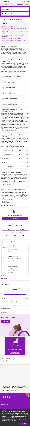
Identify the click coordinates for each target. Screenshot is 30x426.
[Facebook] (3, 397)
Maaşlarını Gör (10, 301)
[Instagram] (7, 397)
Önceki (2, 275)
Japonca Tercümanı (5, 312)
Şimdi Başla (5, 321)
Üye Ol (8, 229)
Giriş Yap (22, 229)
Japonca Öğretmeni (8, 4)
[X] (5, 397)
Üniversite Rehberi (5, 104)
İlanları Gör (15, 218)
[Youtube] (10, 397)
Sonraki (27, 275)
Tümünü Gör (4, 278)
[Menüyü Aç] (2, 2)
